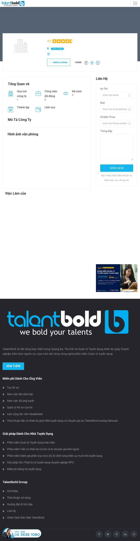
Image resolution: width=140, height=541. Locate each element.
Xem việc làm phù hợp (20, 394)
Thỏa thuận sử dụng (19, 497)
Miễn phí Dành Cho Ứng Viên (22, 378)
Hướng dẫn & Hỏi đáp (20, 504)
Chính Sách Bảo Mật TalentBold (25, 517)
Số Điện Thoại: (107, 117)
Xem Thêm (13, 366)
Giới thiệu (12, 491)
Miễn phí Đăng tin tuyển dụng (24, 469)
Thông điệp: (106, 131)
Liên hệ (11, 511)
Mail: (102, 102)
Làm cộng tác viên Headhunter (25, 414)
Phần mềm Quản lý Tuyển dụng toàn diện (31, 442)
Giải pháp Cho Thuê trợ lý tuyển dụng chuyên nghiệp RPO (40, 462)
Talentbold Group (15, 482)
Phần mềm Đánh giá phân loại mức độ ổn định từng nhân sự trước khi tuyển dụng (54, 455)
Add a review (60, 62)
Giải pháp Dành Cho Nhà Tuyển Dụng (28, 433)
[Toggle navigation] (135, 3)
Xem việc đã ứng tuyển (20, 400)
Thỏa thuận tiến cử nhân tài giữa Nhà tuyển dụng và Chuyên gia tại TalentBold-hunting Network (62, 420)
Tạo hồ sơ (13, 387)
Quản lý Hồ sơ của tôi (19, 407)
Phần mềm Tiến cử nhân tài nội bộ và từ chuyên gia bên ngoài (43, 449)
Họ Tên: (104, 88)
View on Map (57, 49)
